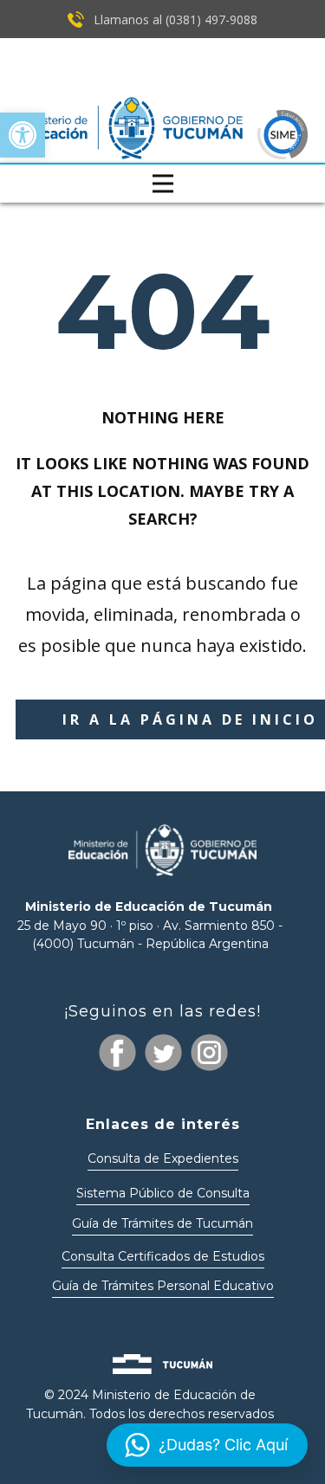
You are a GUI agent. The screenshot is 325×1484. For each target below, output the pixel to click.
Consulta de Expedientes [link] (163, 1158)
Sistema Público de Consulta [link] (163, 1193)
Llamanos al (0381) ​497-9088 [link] (173, 19)
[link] (22, 135)
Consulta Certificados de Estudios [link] (163, 1256)
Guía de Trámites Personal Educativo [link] (163, 1286)
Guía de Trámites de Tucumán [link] (162, 1223)
